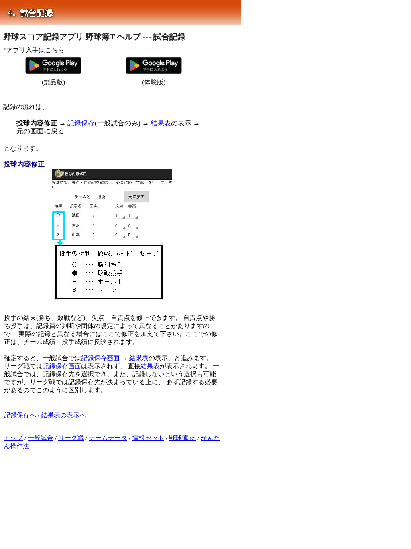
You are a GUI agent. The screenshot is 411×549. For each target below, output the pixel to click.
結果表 (161, 123)
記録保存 (81, 123)
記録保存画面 (100, 357)
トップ (13, 437)
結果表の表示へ (63, 415)
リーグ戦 (71, 437)
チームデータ (108, 437)
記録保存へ (20, 415)
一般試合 (40, 437)
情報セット (148, 437)
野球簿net (182, 437)
